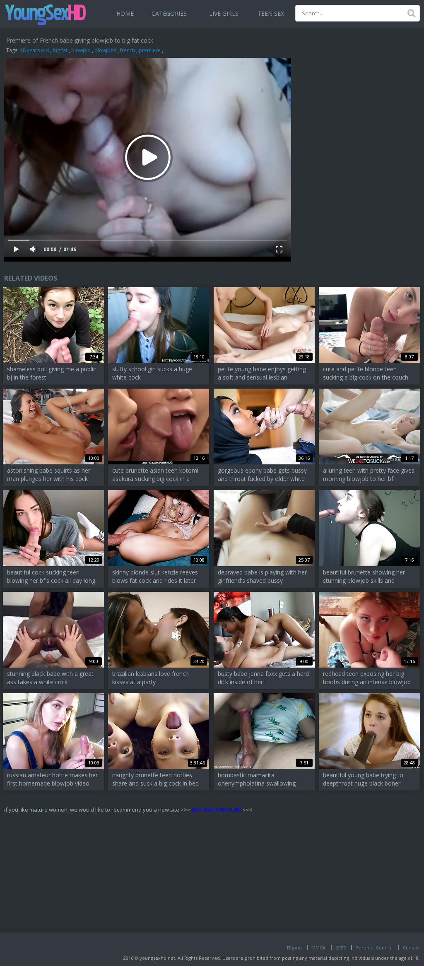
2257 (341, 947)
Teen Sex (271, 13)
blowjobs (105, 50)
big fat (60, 50)
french (127, 50)
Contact (411, 947)
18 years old (34, 50)
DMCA (318, 947)
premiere (150, 50)
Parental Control (374, 947)
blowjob (81, 50)
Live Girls (223, 13)
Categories (169, 13)
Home (125, 13)
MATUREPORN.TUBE (216, 809)
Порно (294, 947)
